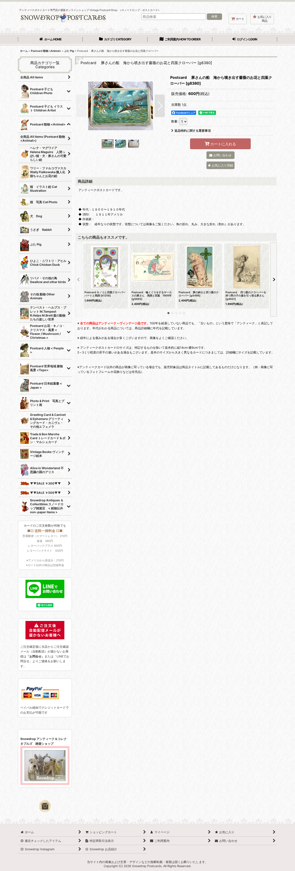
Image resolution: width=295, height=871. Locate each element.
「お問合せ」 (35, 656)
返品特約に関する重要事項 (192, 130)
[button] (81, 106)
